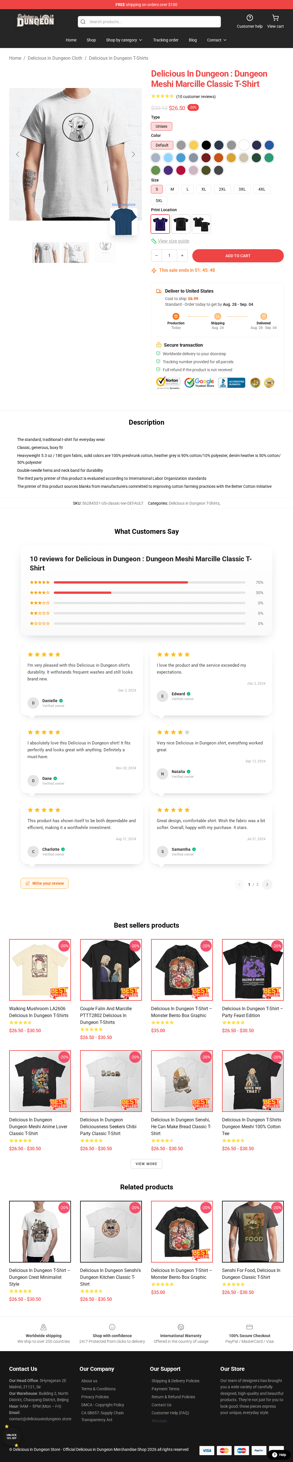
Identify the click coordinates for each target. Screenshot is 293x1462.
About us (89, 1381)
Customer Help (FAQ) (170, 1413)
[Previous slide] (18, 154)
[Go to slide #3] (105, 252)
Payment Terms (165, 1389)
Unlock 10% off (12, 1437)
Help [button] (282, 1455)
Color (156, 135)
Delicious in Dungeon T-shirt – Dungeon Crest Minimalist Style (39, 1277)
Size (155, 180)
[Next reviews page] (267, 884)
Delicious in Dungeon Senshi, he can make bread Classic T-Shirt (181, 1126)
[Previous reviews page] (239, 884)
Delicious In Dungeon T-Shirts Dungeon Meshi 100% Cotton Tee (251, 1126)
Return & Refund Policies (173, 1397)
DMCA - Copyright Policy (102, 1405)
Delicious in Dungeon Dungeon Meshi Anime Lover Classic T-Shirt (38, 1126)
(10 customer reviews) (196, 96)
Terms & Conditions (98, 1389)
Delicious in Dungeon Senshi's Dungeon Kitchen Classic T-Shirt (110, 1277)
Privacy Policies (95, 1397)
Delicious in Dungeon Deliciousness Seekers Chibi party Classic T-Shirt (108, 1126)
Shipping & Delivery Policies (175, 1381)
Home (15, 58)
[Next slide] (133, 154)
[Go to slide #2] (75, 252)
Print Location (164, 209)
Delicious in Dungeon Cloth (55, 58)
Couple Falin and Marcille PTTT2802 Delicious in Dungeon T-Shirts (106, 1015)
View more (147, 1164)
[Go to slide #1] (46, 252)
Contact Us (161, 1405)
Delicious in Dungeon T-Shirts (118, 58)
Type (155, 117)
